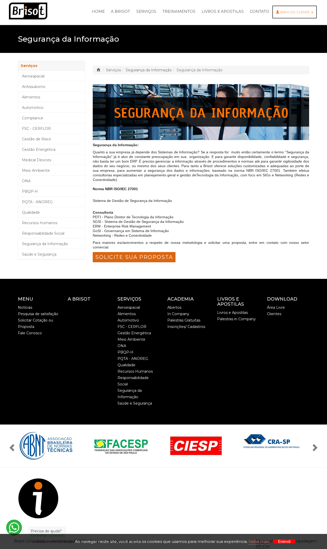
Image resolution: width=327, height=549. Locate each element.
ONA (26, 181)
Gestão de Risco (36, 139)
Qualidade (31, 212)
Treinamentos (178, 11)
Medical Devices (36, 160)
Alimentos (31, 97)
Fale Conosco (30, 333)
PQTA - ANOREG (37, 202)
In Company (178, 314)
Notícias (25, 307)
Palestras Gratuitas (183, 320)
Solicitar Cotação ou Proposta (35, 323)
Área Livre (276, 307)
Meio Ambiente (36, 170)
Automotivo (32, 107)
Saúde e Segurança (39, 254)
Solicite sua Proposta (134, 257)
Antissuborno (33, 86)
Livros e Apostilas (223, 11)
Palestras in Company (236, 319)
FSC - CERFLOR (36, 128)
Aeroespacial (33, 76)
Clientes (274, 314)
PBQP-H (30, 191)
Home (98, 11)
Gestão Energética (38, 149)
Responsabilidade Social (43, 233)
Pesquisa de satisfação (38, 314)
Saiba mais (259, 541)
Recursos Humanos (39, 223)
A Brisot (120, 11)
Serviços (146, 11)
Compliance (32, 118)
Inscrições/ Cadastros (186, 326)
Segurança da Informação (45, 244)
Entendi (284, 541)
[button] (13, 446)
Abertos (174, 307)
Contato (259, 11)
